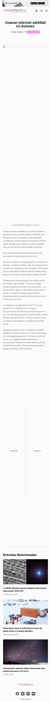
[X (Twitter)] (23, 693)
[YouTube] (33, 693)
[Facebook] (17, 693)
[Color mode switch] (36, 11)
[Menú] (47, 11)
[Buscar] (42, 11)
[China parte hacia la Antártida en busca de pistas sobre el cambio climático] (25, 612)
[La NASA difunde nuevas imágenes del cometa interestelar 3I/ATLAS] (25, 571)
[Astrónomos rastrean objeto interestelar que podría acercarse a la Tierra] (25, 652)
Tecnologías (33, 32)
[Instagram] (28, 693)
